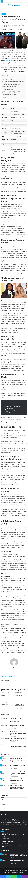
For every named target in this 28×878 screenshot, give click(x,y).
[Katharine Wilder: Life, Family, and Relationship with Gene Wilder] (5, 774)
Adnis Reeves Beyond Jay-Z (9, 94)
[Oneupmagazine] (14, 5)
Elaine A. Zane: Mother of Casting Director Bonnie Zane (20, 689)
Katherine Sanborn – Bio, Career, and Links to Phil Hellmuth (16, 780)
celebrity (21, 554)
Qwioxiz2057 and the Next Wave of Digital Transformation (17, 720)
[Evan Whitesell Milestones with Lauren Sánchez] (7, 683)
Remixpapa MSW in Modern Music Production (17, 726)
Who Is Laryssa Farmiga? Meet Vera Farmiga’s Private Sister (20, 705)
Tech (3, 806)
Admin (4, 29)
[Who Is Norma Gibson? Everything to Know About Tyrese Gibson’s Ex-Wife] (5, 787)
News (3, 804)
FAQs (4, 97)
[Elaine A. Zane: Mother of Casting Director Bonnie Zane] (21, 683)
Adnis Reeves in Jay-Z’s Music (10, 87)
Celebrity (8, 10)
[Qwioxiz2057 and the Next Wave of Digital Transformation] (5, 720)
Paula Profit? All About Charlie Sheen (7, 703)
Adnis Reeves (8, 60)
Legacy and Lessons (8, 89)
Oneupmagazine (14, 870)
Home (3, 10)
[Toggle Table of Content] (22, 76)
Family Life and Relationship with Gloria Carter (13, 81)
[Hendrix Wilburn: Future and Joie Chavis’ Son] (5, 767)
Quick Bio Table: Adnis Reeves (10, 78)
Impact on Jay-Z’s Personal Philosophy (12, 91)
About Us (9, 872)
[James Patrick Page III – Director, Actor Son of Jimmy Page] (5, 760)
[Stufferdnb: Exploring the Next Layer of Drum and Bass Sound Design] (5, 733)
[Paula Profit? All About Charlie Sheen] (7, 698)
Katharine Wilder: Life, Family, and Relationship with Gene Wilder (18, 773)
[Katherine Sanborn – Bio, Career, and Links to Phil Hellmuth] (5, 780)
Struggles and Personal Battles (10, 83)
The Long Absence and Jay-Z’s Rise (11, 84)
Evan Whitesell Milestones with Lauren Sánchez (7, 689)
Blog (3, 799)
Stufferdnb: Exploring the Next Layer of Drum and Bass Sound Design (18, 733)
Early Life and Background (9, 79)
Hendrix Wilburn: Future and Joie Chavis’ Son (17, 766)
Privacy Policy (15, 872)
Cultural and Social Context (10, 92)
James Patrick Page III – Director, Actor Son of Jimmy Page (17, 760)
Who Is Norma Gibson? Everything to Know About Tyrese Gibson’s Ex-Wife (17, 787)
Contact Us (21, 872)
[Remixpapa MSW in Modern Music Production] (5, 727)
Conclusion (7, 96)
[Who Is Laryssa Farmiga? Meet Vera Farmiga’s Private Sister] (21, 698)
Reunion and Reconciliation (9, 86)
